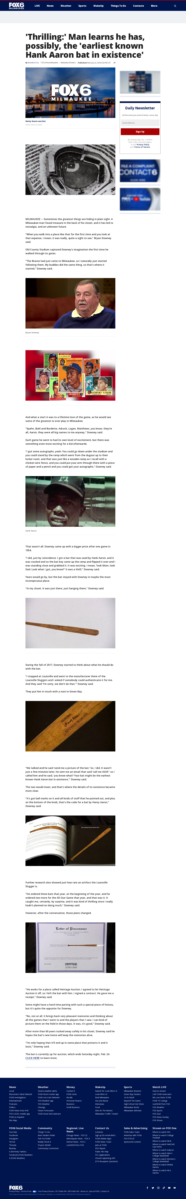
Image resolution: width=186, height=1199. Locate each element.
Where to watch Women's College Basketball (164, 1160)
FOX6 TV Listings (160, 1100)
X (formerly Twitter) (17, 1151)
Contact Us (102, 1128)
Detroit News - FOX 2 (75, 1142)
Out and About (101, 1100)
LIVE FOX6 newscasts (162, 1094)
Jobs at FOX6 (101, 1145)
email (175, 1188)
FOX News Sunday (161, 1117)
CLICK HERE (32, 1058)
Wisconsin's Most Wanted (20, 1094)
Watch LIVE (159, 1087)
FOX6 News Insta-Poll (18, 1110)
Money (70, 1087)
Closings (41, 1107)
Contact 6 (70, 1091)
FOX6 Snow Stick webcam (49, 1113)
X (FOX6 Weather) (17, 1158)
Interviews (99, 1104)
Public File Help (101, 1151)
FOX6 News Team (103, 1142)
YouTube (13, 1132)
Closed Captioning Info (105, 1158)
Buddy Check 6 (44, 1142)
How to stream (159, 1091)
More (154, 5)
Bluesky (12, 1148)
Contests (99, 1132)
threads (164, 1188)
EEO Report (100, 1148)
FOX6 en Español (16, 1117)
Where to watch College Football (163, 1136)
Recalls (69, 1097)
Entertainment (15, 1100)
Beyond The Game (132, 1100)
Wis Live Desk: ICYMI (162, 1097)
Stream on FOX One (164, 1128)
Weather (43, 1087)
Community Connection (48, 1148)
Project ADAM (44, 1145)
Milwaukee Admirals (132, 1110)
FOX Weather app (45, 1100)
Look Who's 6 (101, 1094)
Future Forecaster (46, 1110)
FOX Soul (157, 1113)
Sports (128, 1087)
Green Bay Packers (132, 1094)
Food (97, 1107)
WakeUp (100, 1087)
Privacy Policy (143, 144)
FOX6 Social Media (20, 1128)
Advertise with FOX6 (133, 1135)
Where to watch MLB (162, 1141)
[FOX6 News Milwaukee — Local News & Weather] (18, 6)
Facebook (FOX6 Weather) (20, 1155)
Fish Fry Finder (44, 1138)
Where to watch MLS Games (162, 1171)
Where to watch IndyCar (163, 1150)
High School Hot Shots (134, 1104)
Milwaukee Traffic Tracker (106, 1113)
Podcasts (13, 1104)
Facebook (13, 1135)
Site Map (13, 1120)
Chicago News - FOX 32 (76, 1135)
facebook (147, 1188)
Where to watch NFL (162, 1132)
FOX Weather (44, 1104)
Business (70, 1104)
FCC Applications (102, 1155)
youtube (169, 1188)
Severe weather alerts (47, 1091)
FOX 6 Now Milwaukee (49, 62)
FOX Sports (157, 1110)
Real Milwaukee (102, 1097)
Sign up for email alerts (105, 1135)
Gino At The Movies (104, 1110)
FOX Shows (158, 1120)
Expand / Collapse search (175, 6)
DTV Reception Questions (106, 1161)
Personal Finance (74, 1100)
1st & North (129, 1097)
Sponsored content (132, 1142)
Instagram (13, 1138)
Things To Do (44, 1132)
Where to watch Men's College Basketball (162, 1154)
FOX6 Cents (71, 1094)
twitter (153, 1188)
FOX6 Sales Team (132, 1132)
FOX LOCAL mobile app (19, 1113)
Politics (12, 1107)
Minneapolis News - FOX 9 (78, 1138)
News (12, 1087)
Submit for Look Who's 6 (106, 1091)
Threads (12, 1145)
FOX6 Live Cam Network (49, 1097)
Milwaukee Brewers (68, 62)
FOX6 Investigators (17, 1097)
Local (11, 1091)
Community (45, 1128)
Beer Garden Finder (46, 1135)
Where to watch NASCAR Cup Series (164, 1145)
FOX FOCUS (129, 1138)
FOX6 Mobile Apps (103, 1138)
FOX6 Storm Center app (48, 1094)
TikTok (12, 1142)
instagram (158, 1188)
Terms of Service (142, 147)
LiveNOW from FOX (161, 1104)
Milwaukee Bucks (131, 1107)
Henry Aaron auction (35, 121)
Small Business (73, 1107)
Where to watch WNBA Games (163, 1165)
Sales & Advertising (135, 1128)
